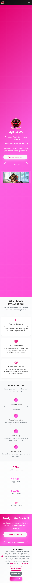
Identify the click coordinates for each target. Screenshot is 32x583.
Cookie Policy (13, 563)
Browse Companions (16, 157)
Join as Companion (17, 543)
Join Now (17, 165)
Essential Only (16, 574)
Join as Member (16, 534)
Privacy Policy (24, 563)
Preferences (17, 568)
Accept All (16, 579)
